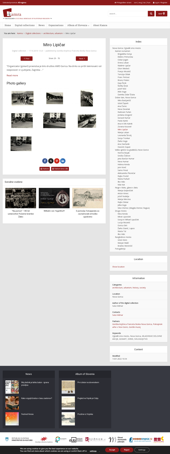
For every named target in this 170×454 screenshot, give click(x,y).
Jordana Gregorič (125, 115)
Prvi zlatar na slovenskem (88, 382)
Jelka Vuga (122, 205)
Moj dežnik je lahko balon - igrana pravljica (35, 383)
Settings (141, 450)
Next (81, 58)
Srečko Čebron (124, 155)
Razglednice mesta (123, 237)
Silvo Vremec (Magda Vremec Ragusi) (134, 208)
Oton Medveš (123, 68)
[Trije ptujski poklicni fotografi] (88, 199)
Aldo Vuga (122, 91)
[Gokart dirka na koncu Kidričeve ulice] (87, 98)
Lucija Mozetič (124, 222)
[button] (96, 204)
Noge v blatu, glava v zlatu (126, 187)
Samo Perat (123, 170)
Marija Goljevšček (125, 190)
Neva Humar (123, 161)
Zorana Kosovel (124, 126)
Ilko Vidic (121, 181)
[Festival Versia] (12, 418)
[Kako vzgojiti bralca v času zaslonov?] (12, 403)
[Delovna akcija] (22, 98)
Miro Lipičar (123, 129)
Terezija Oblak (124, 74)
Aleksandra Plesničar (126, 173)
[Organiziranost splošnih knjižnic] (44, 439)
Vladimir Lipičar (124, 65)
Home (8, 25)
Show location (118, 266)
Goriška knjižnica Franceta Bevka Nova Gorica (76, 51)
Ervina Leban (123, 62)
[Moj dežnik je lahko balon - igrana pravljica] (12, 387)
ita (144, 2)
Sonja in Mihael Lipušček (128, 219)
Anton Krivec (123, 193)
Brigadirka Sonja (125, 54)
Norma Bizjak (123, 153)
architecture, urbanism (122, 287)
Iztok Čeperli (123, 103)
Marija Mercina (124, 199)
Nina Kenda (123, 214)
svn (135, 2)
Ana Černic (122, 106)
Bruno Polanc (123, 80)
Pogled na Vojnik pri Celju (88, 398)
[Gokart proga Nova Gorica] (87, 120)
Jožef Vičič (122, 88)
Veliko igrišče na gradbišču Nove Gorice (132, 150)
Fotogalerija (120, 248)
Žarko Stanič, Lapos (126, 228)
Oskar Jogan (123, 59)
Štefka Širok (123, 86)
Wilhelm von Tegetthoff (21, 211)
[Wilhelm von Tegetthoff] (21, 198)
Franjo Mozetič (124, 71)
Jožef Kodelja (123, 196)
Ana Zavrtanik (123, 144)
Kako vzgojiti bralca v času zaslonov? (36, 398)
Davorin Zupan (124, 147)
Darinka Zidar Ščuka (126, 94)
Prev (27, 58)
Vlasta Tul (122, 231)
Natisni (45, 168)
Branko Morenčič (125, 246)
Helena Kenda (124, 164)
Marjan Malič (123, 243)
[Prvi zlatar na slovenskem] (68, 387)
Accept (112, 450)
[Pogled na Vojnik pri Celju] (68, 403)
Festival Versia (27, 414)
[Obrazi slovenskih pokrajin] (117, 439)
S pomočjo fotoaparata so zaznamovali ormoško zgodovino (55, 214)
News (41, 25)
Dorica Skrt (122, 225)
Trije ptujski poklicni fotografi (88, 214)
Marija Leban (123, 132)
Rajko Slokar (123, 202)
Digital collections (25, 25)
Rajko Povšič (123, 176)
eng (140, 2)
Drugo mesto (121, 211)
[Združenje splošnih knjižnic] (159, 439)
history (136, 287)
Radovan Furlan (124, 112)
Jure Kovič (122, 167)
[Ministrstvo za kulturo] (18, 439)
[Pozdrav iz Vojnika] (68, 418)
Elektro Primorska (125, 57)
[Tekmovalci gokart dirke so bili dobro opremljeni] (22, 143)
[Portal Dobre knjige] (140, 439)
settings (93, 451)
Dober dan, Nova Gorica (125, 97)
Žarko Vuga (122, 141)
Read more (12, 75)
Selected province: (14, 2)
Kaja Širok (122, 83)
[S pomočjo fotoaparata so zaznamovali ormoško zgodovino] (55, 198)
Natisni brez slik (61, 168)
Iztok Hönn (122, 240)
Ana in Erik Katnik (125, 123)
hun (148, 2)
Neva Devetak (124, 109)
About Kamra (100, 25)
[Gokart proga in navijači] (54, 120)
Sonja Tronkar (124, 138)
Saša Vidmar (117, 315)
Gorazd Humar (124, 118)
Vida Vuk (121, 184)
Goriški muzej (135, 327)
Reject (126, 450)
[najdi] (151, 13)
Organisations (55, 25)
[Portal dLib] (76, 439)
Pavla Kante (123, 120)
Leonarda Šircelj (124, 135)
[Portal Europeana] (61, 439)
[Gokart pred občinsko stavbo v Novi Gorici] (22, 120)
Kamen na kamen (122, 51)
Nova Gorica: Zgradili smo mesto (126, 48)
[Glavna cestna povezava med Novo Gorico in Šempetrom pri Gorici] (54, 98)
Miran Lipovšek (124, 216)
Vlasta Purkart (124, 179)
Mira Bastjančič (124, 100)
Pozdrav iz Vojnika (85, 414)
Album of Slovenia (77, 25)
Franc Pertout (123, 77)
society (143, 287)
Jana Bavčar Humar (126, 158)
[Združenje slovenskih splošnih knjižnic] (95, 439)
